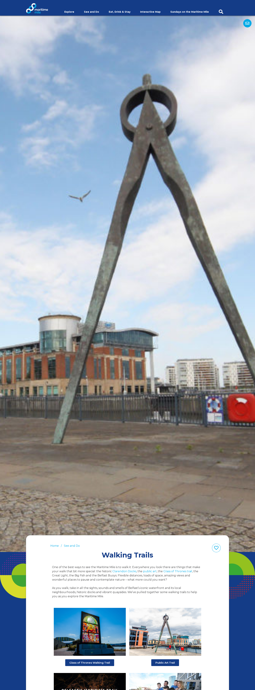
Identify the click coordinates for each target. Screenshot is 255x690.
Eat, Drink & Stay (119, 12)
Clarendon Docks (124, 571)
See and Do (91, 12)
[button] (89, 662)
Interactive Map (150, 12)
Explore (69, 12)
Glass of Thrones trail (177, 571)
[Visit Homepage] (37, 8)
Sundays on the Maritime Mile (189, 12)
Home (54, 545)
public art (150, 571)
